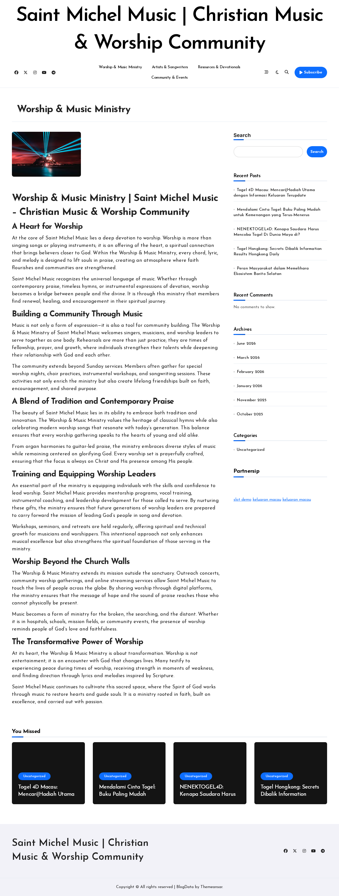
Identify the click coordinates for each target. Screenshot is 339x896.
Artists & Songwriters (170, 67)
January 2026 (249, 386)
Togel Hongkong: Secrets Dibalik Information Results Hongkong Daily (290, 794)
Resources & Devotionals (219, 67)
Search (242, 135)
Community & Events (169, 78)
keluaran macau (267, 500)
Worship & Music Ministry (120, 67)
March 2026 (248, 358)
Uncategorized (251, 450)
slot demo (242, 500)
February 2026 (250, 372)
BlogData (185, 887)
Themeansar (211, 887)
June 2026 (246, 344)
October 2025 (250, 414)
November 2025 (252, 400)
